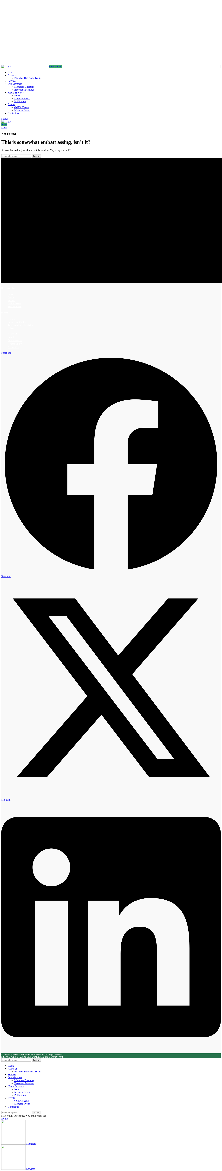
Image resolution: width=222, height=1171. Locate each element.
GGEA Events (21, 107)
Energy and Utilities (17, 322)
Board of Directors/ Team (27, 78)
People (11, 337)
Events (11, 297)
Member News (22, 98)
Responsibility (15, 343)
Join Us (11, 300)
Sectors (11, 319)
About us (12, 333)
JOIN (4, 124)
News (17, 95)
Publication (20, 101)
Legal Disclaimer (30, 1057)
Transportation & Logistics (20, 325)
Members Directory (24, 86)
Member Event (22, 110)
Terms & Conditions (52, 1057)
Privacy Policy (9, 1057)
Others (11, 328)
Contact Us (13, 347)
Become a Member (24, 89)
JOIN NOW (55, 66)
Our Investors (15, 340)
